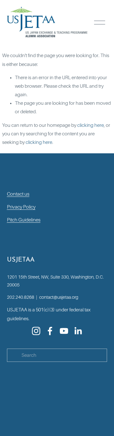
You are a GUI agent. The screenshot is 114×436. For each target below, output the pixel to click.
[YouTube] (64, 331)
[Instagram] (36, 331)
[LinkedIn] (77, 331)
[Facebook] (50, 331)
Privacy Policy (21, 206)
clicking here (90, 125)
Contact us (18, 194)
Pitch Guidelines (24, 219)
